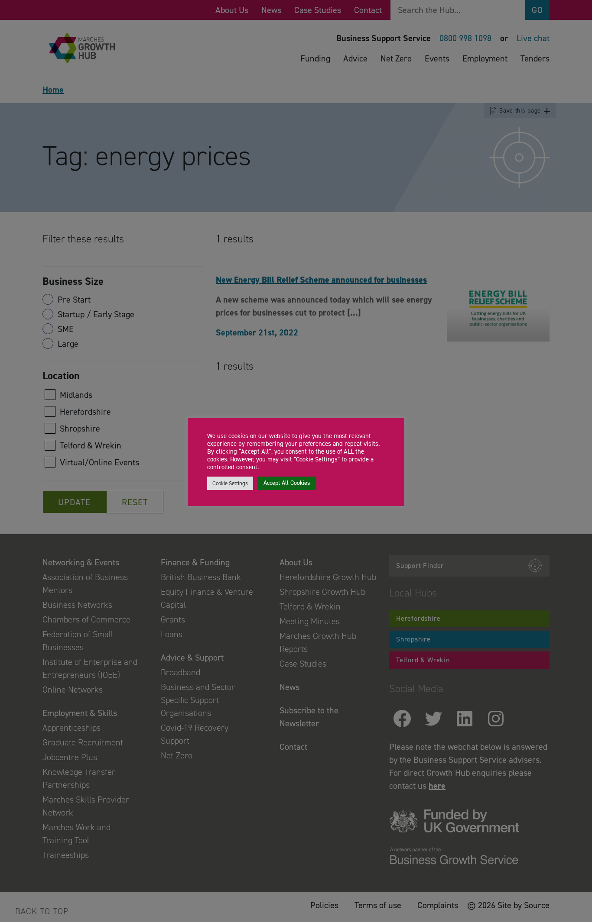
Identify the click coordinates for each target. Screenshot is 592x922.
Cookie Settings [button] (230, 483)
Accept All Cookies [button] (286, 483)
